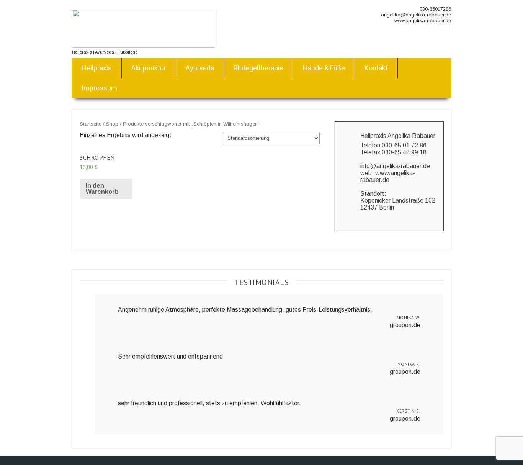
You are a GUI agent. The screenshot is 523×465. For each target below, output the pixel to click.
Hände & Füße (324, 68)
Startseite (90, 124)
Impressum (99, 88)
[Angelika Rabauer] (143, 46)
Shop (112, 124)
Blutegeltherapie (258, 68)
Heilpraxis (97, 68)
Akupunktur (148, 68)
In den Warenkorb (102, 188)
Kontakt (376, 68)
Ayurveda (200, 68)
